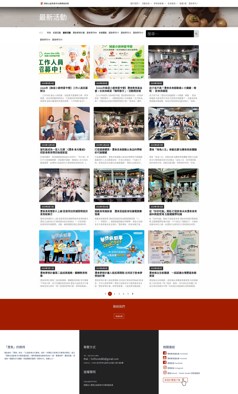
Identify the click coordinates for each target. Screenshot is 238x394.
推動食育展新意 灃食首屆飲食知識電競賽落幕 (118, 213)
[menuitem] (135, 3)
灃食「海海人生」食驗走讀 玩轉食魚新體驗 (173, 149)
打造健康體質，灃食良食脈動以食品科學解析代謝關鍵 (118, 151)
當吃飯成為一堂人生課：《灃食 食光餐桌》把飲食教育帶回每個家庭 (63, 151)
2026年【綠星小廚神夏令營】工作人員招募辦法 (64, 90)
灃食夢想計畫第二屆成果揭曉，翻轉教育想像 (63, 274)
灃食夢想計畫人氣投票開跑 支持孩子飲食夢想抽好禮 (118, 274)
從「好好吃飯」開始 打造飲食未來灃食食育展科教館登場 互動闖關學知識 (173, 213)
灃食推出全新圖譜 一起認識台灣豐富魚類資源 (172, 274)
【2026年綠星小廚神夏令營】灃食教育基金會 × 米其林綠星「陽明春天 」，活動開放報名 (118, 90)
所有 (49, 32)
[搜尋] (196, 33)
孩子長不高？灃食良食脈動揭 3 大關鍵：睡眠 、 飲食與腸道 (172, 90)
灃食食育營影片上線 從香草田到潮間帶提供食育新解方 (64, 213)
